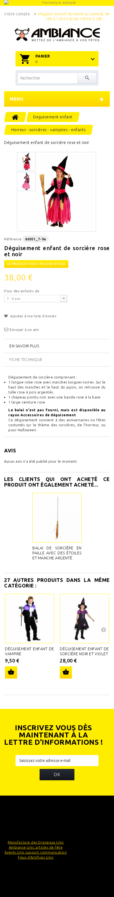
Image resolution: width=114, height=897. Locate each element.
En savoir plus (24, 346)
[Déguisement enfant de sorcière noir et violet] (84, 618)
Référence (13, 239)
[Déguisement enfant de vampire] (29, 618)
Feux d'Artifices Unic (35, 857)
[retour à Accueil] (15, 117)
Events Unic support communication (36, 852)
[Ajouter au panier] (11, 672)
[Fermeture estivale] (57, 3)
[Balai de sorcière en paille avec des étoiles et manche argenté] (57, 517)
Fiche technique (26, 359)
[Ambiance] (57, 35)
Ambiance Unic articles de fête (36, 847)
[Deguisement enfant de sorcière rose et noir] (56, 192)
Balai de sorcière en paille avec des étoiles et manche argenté (57, 553)
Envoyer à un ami (24, 330)
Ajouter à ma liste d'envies (32, 316)
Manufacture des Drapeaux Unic (36, 842)
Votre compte (17, 14)
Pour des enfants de (22, 291)
